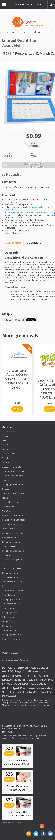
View (17, 409)
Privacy (5, 445)
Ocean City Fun (9, 529)
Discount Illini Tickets (11, 467)
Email (8, 320)
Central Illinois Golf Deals (13, 520)
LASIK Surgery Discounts (13, 524)
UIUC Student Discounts (13, 471)
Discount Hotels (9, 453)
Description (13, 242)
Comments (34, 242)
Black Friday (7, 511)
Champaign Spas (9, 612)
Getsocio (17, 822)
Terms (5, 449)
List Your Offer (8, 431)
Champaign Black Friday (12, 533)
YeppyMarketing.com (23, 660)
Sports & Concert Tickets (13, 515)
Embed (21, 320)
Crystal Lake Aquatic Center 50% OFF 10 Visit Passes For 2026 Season (17, 379)
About (5, 436)
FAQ (4, 440)
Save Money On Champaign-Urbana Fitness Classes (11, 542)
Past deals (7, 458)
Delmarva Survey (9, 630)
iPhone (5, 462)
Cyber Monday (8, 617)
